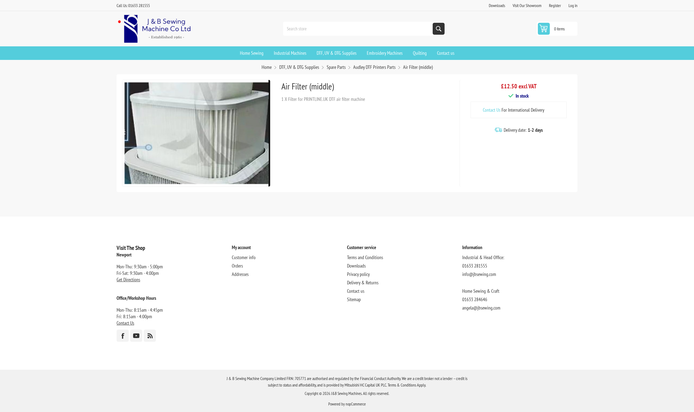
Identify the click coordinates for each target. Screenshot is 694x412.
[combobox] (358, 29)
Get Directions (128, 279)
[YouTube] (136, 336)
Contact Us (491, 110)
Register (555, 5)
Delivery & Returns (362, 282)
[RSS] (150, 336)
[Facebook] (123, 336)
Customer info (244, 257)
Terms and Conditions (365, 257)
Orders (237, 266)
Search (439, 29)
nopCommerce (356, 404)
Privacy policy (358, 274)
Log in (572, 5)
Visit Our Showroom (527, 5)
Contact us (355, 291)
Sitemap (354, 299)
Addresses (240, 274)
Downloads (497, 5)
